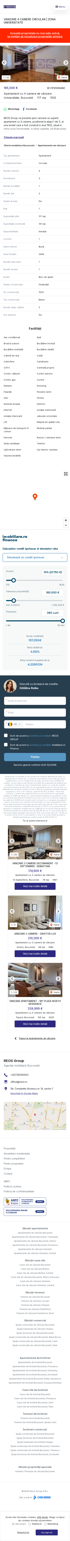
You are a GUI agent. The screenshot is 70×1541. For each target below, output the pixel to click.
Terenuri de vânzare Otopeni (35, 1305)
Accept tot (46, 1532)
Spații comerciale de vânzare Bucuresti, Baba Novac (35, 1337)
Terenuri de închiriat (35, 1413)
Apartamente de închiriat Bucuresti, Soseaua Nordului (35, 1382)
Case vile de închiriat (35, 1389)
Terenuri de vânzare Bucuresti (35, 1297)
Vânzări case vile (35, 1260)
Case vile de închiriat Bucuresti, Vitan (35, 1406)
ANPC (7, 1181)
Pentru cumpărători (14, 1158)
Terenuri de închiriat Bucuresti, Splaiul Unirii (35, 1422)
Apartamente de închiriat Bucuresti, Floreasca (35, 1366)
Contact (8, 1173)
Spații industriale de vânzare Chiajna (35, 1329)
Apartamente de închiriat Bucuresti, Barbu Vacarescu (35, 1378)
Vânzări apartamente (35, 1228)
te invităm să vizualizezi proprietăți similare (35, 36)
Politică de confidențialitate (19, 1191)
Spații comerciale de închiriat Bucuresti (35, 1434)
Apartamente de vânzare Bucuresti (35, 1233)
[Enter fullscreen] (65, 473)
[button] (4, 62)
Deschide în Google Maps (24, 1093)
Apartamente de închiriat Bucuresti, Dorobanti (35, 1374)
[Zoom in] (65, 520)
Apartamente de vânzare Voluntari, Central (35, 1253)
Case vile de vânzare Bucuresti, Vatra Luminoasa (35, 1277)
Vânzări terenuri (35, 1292)
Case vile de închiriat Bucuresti (35, 1394)
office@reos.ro (19, 1081)
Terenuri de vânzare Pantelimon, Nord (35, 1313)
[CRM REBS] (42, 1497)
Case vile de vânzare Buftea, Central (35, 1273)
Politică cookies (12, 1186)
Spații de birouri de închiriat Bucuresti (35, 1438)
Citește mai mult (14, 137)
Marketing (53, 1523)
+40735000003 (19, 1074)
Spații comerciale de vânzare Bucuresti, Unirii (35, 1341)
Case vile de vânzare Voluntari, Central (35, 1285)
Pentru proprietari (13, 1163)
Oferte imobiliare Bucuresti (19, 145)
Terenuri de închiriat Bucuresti (35, 1418)
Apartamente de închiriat (35, 1357)
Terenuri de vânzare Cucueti (35, 1301)
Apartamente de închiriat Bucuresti (35, 1362)
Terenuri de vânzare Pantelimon (35, 1309)
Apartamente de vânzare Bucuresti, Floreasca (35, 1245)
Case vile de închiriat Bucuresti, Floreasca (35, 1398)
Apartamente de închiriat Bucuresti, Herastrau (35, 1370)
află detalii (42, 1517)
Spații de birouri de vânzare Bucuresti (35, 1333)
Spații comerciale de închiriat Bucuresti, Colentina (35, 1446)
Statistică (36, 1523)
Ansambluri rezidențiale (17, 1153)
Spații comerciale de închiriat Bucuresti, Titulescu (35, 1450)
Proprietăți (9, 1148)
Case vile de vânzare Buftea (35, 1269)
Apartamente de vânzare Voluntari (35, 1249)
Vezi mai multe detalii (35, 886)
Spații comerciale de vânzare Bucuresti (35, 1325)
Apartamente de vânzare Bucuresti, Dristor (35, 1241)
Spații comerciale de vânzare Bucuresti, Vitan (35, 1345)
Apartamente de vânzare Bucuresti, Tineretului (35, 1237)
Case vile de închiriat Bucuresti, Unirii (35, 1402)
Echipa (7, 1168)
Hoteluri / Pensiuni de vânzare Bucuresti (35, 1471)
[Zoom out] (65, 525)
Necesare (20, 1523)
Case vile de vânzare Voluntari (35, 1281)
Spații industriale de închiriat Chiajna (35, 1442)
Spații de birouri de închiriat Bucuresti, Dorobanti (35, 1454)
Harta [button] (64, 77)
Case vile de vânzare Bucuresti (35, 1265)
